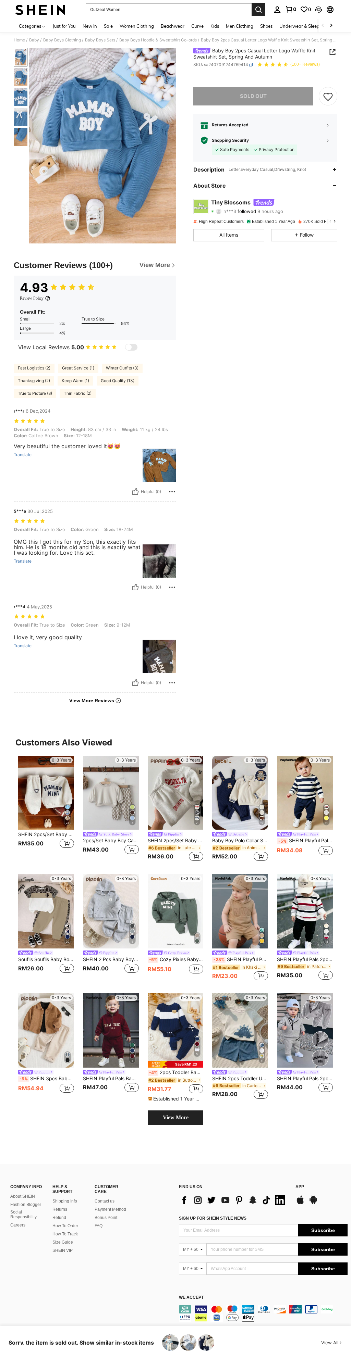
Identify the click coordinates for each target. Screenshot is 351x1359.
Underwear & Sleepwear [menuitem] (304, 26)
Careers (17, 1225)
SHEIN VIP (62, 1250)
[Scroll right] (331, 26)
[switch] (131, 347)
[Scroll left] (322, 26)
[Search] (258, 9)
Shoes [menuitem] (266, 26)
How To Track (65, 1234)
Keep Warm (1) (75, 380)
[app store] (300, 1203)
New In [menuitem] (90, 26)
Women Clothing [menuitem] (137, 26)
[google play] (313, 1203)
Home (19, 40)
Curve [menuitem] (197, 26)
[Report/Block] (172, 492)
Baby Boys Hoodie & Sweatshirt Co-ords (158, 40)
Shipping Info (64, 1201)
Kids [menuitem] (214, 26)
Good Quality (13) (117, 380)
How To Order (65, 1225)
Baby (34, 40)
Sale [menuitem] (108, 26)
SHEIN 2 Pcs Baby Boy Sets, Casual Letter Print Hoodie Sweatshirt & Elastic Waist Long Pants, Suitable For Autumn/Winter (111, 959)
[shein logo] (40, 9)
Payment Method (110, 1209)
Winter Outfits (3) (122, 367)
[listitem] (46, 809)
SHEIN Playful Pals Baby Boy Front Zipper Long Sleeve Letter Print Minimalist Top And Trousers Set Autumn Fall (111, 1078)
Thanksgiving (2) (34, 380)
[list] (234, 1200)
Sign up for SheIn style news (212, 1218)
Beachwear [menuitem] (172, 26)
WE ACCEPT (191, 1297)
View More (176, 1117)
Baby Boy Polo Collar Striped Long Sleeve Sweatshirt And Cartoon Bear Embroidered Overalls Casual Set (240, 840)
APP (299, 1187)
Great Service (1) (78, 367)
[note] (176, 1064)
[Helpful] (135, 492)
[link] (290, 9)
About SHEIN (22, 1196)
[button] (318, 9)
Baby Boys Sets (100, 40)
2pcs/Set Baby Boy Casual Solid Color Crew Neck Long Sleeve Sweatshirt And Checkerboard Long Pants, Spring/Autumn (111, 840)
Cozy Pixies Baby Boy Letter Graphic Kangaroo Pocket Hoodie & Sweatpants (176, 959)
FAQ (98, 1225)
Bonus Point (106, 1217)
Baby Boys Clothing (62, 40)
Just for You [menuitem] (64, 26)
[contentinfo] (263, 1313)
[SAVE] (328, 96)
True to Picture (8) (35, 393)
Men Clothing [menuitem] (239, 26)
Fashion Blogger (25, 1204)
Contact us (104, 1201)
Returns (59, 1209)
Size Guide (62, 1242)
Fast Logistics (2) (34, 367)
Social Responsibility (23, 1214)
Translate (23, 454)
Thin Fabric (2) (78, 393)
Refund (59, 1217)
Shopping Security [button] (230, 140)
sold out (253, 96)
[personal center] (277, 9)
